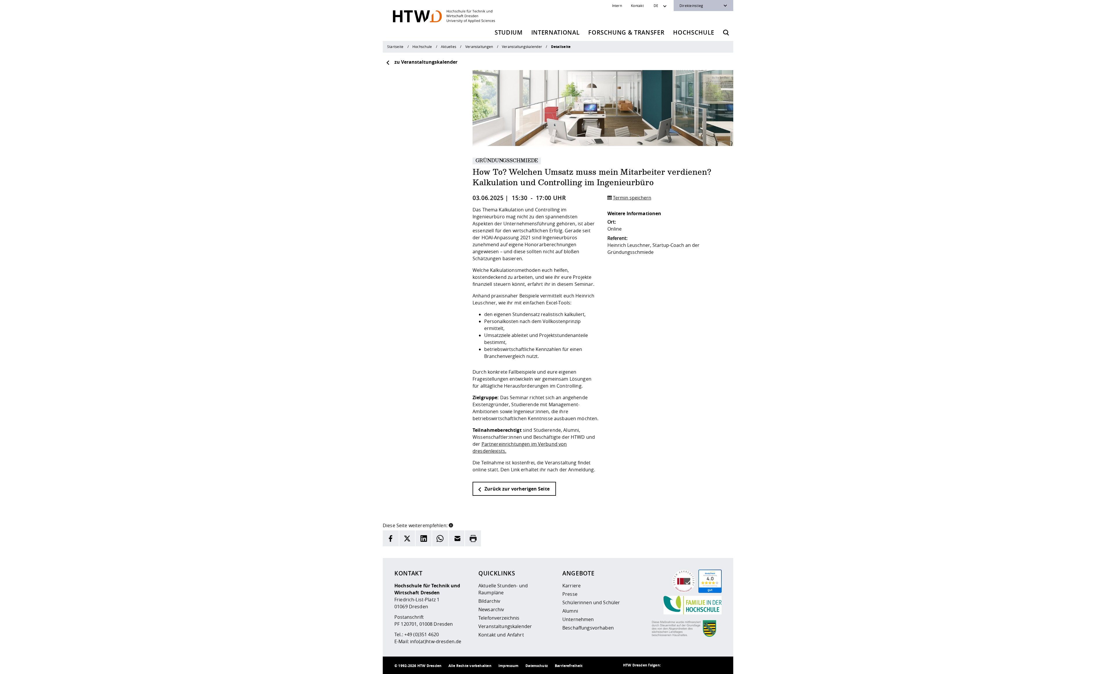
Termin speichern (632, 198)
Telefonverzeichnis (499, 618)
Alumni (570, 611)
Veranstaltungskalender (522, 46)
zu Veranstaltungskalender (425, 62)
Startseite (395, 46)
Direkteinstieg (691, 5)
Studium (509, 32)
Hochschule (693, 32)
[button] (451, 524)
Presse (569, 594)
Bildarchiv (489, 601)
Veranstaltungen (479, 46)
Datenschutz (536, 665)
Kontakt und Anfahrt (501, 635)
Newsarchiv (491, 609)
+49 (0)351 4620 (421, 634)
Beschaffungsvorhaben (588, 628)
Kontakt (637, 5)
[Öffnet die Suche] (726, 32)
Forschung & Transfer (626, 32)
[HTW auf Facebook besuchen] (704, 665)
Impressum (508, 665)
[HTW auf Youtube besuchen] (716, 665)
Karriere (571, 585)
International (555, 32)
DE (656, 5)
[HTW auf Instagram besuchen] (681, 665)
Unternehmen (578, 619)
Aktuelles (448, 46)
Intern (617, 5)
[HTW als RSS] (669, 665)
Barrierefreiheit (568, 665)
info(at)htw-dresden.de (435, 641)
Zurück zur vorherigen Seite (516, 489)
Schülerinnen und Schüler (591, 602)
